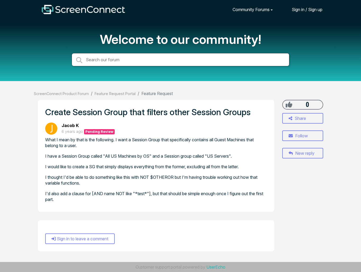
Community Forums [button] (251, 9)
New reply (304, 153)
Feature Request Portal (115, 93)
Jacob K (70, 125)
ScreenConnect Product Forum (61, 93)
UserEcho (215, 267)
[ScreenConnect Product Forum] (83, 9)
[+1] (289, 105)
